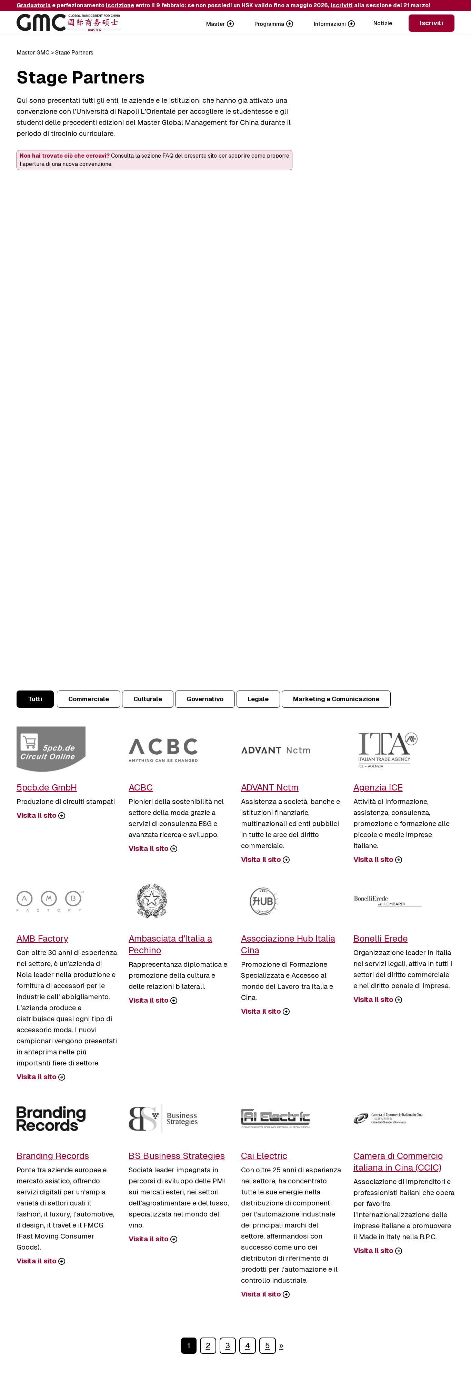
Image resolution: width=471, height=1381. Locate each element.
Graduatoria (34, 5)
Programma (269, 24)
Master (215, 24)
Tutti (35, 699)
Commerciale (88, 699)
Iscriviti (431, 23)
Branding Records (53, 1156)
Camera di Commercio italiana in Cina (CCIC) (398, 1161)
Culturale (147, 699)
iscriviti (342, 5)
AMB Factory (42, 938)
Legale (258, 699)
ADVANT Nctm (270, 787)
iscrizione (120, 5)
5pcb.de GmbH (47, 787)
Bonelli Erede (380, 938)
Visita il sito (37, 815)
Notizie (382, 23)
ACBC (141, 787)
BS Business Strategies (177, 1156)
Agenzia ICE (378, 787)
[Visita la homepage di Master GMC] (68, 23)
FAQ (167, 155)
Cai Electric (264, 1156)
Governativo (205, 699)
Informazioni (330, 24)
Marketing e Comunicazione (336, 699)
